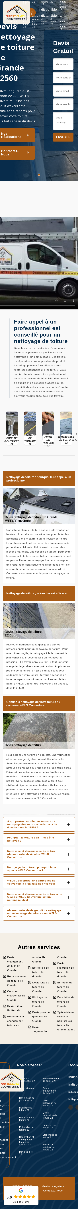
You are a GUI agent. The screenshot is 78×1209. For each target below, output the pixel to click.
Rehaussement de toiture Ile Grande (16, 981)
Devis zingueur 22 (27, 1089)
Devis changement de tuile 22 (17, 21)
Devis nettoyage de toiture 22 (26, 21)
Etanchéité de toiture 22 (53, 20)
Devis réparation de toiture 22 (35, 21)
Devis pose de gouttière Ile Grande (41, 1016)
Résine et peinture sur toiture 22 (62, 23)
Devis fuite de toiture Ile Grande (40, 987)
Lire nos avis (21, 1202)
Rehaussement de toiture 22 (8, 20)
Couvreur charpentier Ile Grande (16, 995)
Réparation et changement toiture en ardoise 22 (26, 1141)
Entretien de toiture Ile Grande (64, 987)
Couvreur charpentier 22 (27, 1079)
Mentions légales (52, 1186)
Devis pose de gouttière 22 (27, 1099)
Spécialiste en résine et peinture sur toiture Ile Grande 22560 (66, 1021)
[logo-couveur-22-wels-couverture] (16, 12)
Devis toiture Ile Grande (15, 1008)
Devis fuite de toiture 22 (26, 1118)
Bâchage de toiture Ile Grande (39, 1001)
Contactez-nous (53, 1190)
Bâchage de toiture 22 (25, 1109)
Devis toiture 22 (26, 1153)
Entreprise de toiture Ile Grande (40, 972)
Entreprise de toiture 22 (26, 1128)
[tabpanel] (39, 90)
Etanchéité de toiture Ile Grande (65, 1001)
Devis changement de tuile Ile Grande (14, 964)
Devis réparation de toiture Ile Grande (65, 970)
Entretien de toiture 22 (44, 20)
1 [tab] (39, 175)
